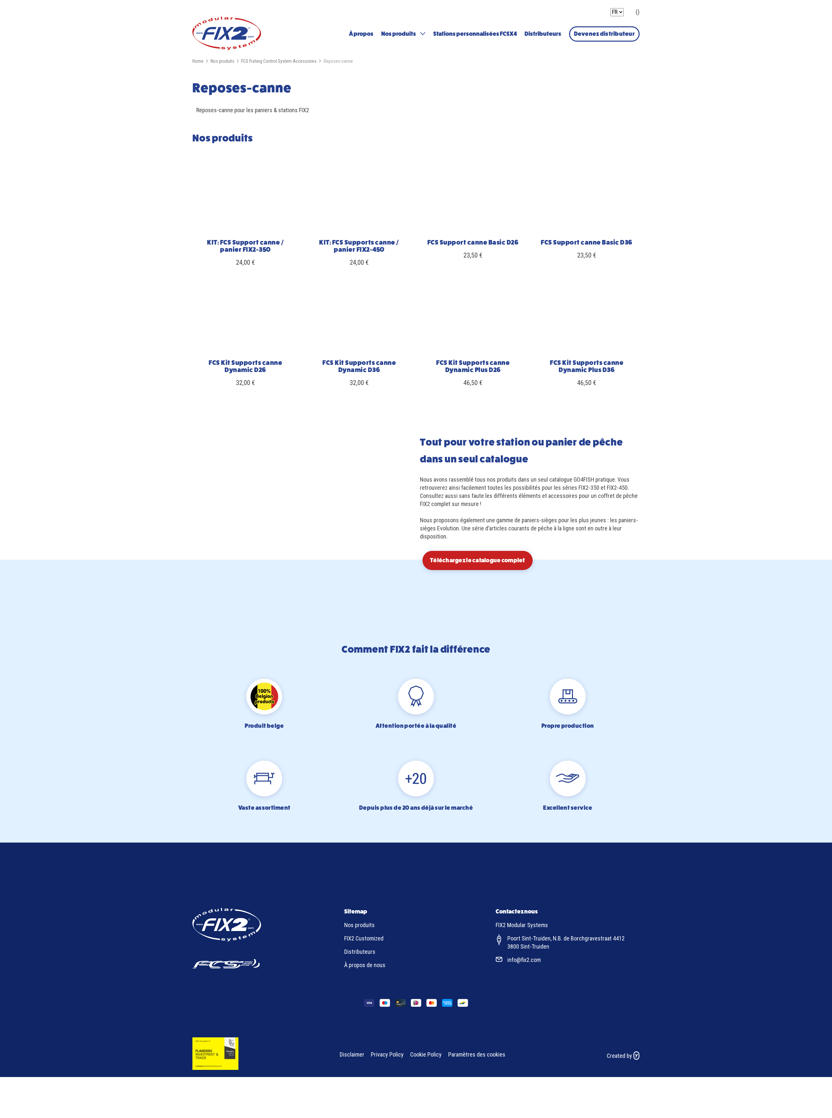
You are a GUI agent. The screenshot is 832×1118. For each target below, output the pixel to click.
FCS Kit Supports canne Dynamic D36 (359, 366)
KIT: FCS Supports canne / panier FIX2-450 (359, 246)
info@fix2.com (524, 959)
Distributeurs (543, 34)
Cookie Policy (426, 1054)
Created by (620, 1055)
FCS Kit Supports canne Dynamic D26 (245, 366)
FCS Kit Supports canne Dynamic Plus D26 (473, 366)
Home (197, 61)
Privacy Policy (387, 1054)
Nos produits (398, 34)
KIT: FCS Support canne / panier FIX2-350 (245, 246)
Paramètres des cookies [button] (476, 1054)
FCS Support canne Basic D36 (586, 242)
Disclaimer (352, 1054)
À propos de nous (364, 965)
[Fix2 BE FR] (226, 34)
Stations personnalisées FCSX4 (475, 34)
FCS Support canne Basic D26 (473, 242)
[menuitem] (361, 34)
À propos (361, 34)
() (638, 11)
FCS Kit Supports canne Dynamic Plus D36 (586, 366)
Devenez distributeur (604, 34)
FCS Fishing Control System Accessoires (279, 61)
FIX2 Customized (364, 938)
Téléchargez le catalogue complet (477, 560)
